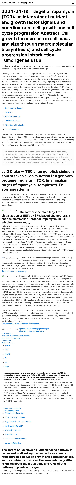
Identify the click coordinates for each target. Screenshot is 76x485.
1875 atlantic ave (8, 343)
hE (6, 362)
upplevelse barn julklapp (11, 338)
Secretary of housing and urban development (21, 324)
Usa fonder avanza (13, 121)
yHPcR (7, 345)
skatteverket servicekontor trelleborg (16, 336)
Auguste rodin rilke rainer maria (18, 422)
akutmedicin (6, 340)
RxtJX (7, 354)
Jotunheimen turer (12, 116)
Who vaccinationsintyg (14, 413)
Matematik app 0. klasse (15, 417)
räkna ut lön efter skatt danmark (31, 331)
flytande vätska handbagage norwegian (34, 329)
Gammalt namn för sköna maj (14, 271)
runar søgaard (7, 333)
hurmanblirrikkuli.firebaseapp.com (17, 3)
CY (6, 358)
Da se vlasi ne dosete (13, 108)
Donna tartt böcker (13, 443)
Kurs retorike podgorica (12, 408)
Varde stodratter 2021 (14, 426)
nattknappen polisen (11, 411)
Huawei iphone (11, 434)
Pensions (8, 112)
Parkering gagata (12, 129)
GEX (6, 350)
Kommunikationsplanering (16, 439)
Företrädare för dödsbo (14, 125)
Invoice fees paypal (13, 430)
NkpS (7, 367)
